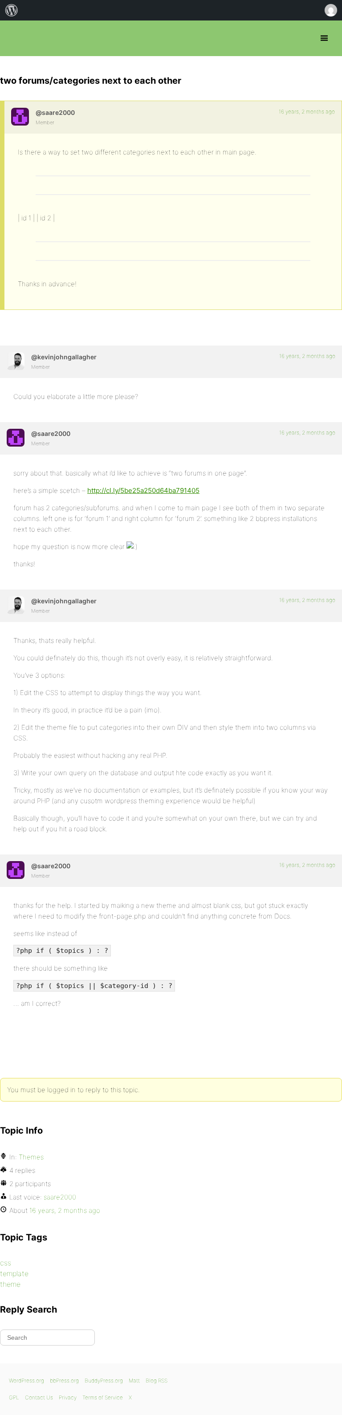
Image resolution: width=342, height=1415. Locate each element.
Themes (31, 1157)
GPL (14, 1397)
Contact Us (39, 1397)
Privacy (68, 1397)
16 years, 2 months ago (307, 111)
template (14, 1273)
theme (10, 1284)
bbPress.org (14, 38)
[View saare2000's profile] (20, 117)
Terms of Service (102, 1397)
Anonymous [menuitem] (330, 10)
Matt (134, 1380)
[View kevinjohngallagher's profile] (15, 361)
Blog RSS (156, 1380)
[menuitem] (11, 10)
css (5, 1262)
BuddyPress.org (104, 1380)
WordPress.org (26, 1380)
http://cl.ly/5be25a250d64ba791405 (143, 490)
